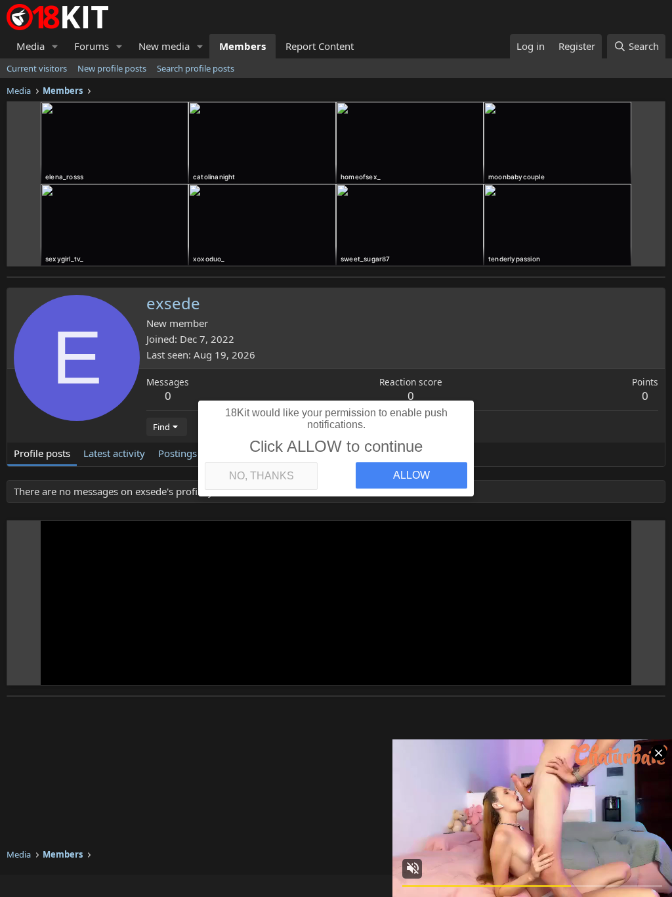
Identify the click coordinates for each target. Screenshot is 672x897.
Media (30, 46)
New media (164, 46)
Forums (91, 46)
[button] (55, 46)
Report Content (319, 46)
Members (242, 46)
